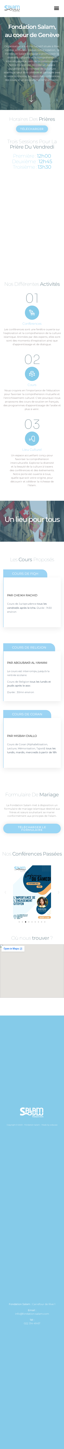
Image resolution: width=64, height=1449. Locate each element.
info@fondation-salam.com (32, 1313)
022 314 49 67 (32, 1323)
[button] (56, 8)
